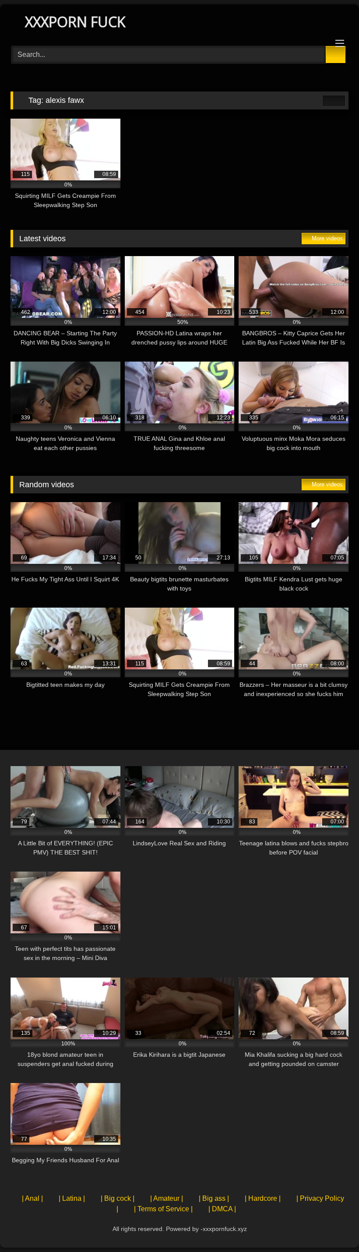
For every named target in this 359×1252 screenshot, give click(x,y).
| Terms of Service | (163, 1209)
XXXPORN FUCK (73, 21)
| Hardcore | (263, 1198)
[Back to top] (332, 1225)
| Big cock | (117, 1198)
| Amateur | (166, 1198)
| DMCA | (222, 1209)
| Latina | (72, 1198)
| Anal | (32, 1198)
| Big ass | (214, 1198)
